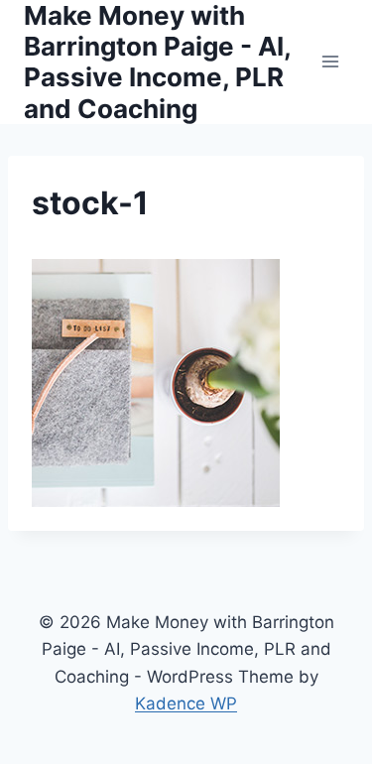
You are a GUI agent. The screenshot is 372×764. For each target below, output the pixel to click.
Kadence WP (186, 703)
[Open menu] (329, 62)
